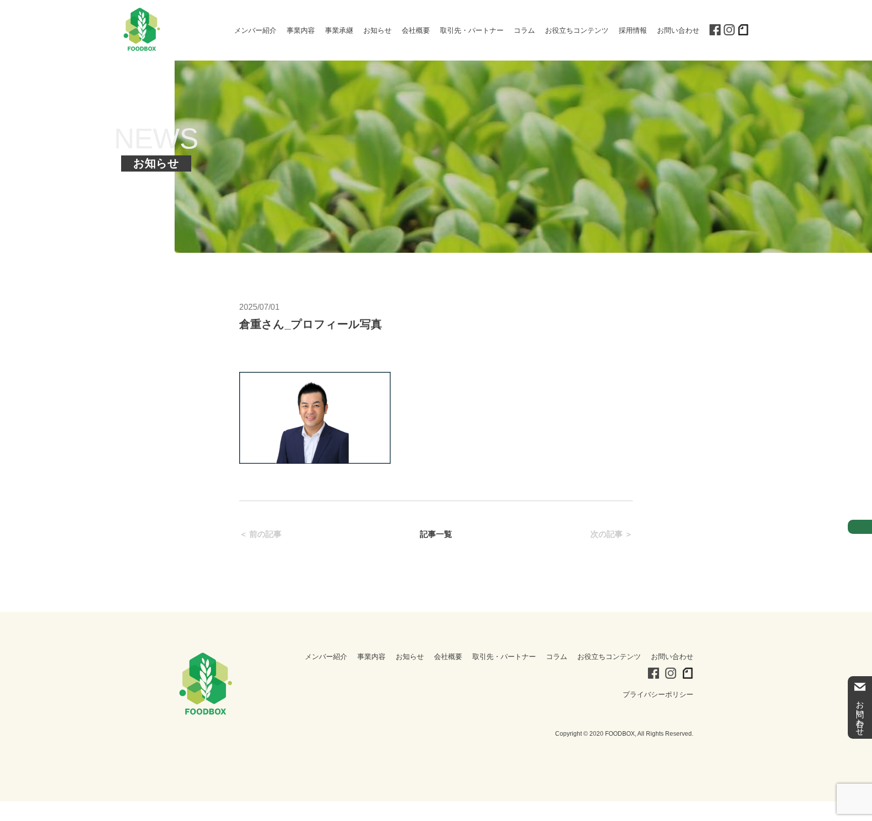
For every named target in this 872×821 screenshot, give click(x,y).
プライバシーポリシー (658, 694)
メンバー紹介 (255, 30)
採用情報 (633, 30)
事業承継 (339, 30)
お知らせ (377, 30)
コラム (524, 30)
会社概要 (416, 30)
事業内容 (301, 30)
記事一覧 (436, 534)
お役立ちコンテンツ (577, 30)
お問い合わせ (678, 30)
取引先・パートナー (472, 30)
